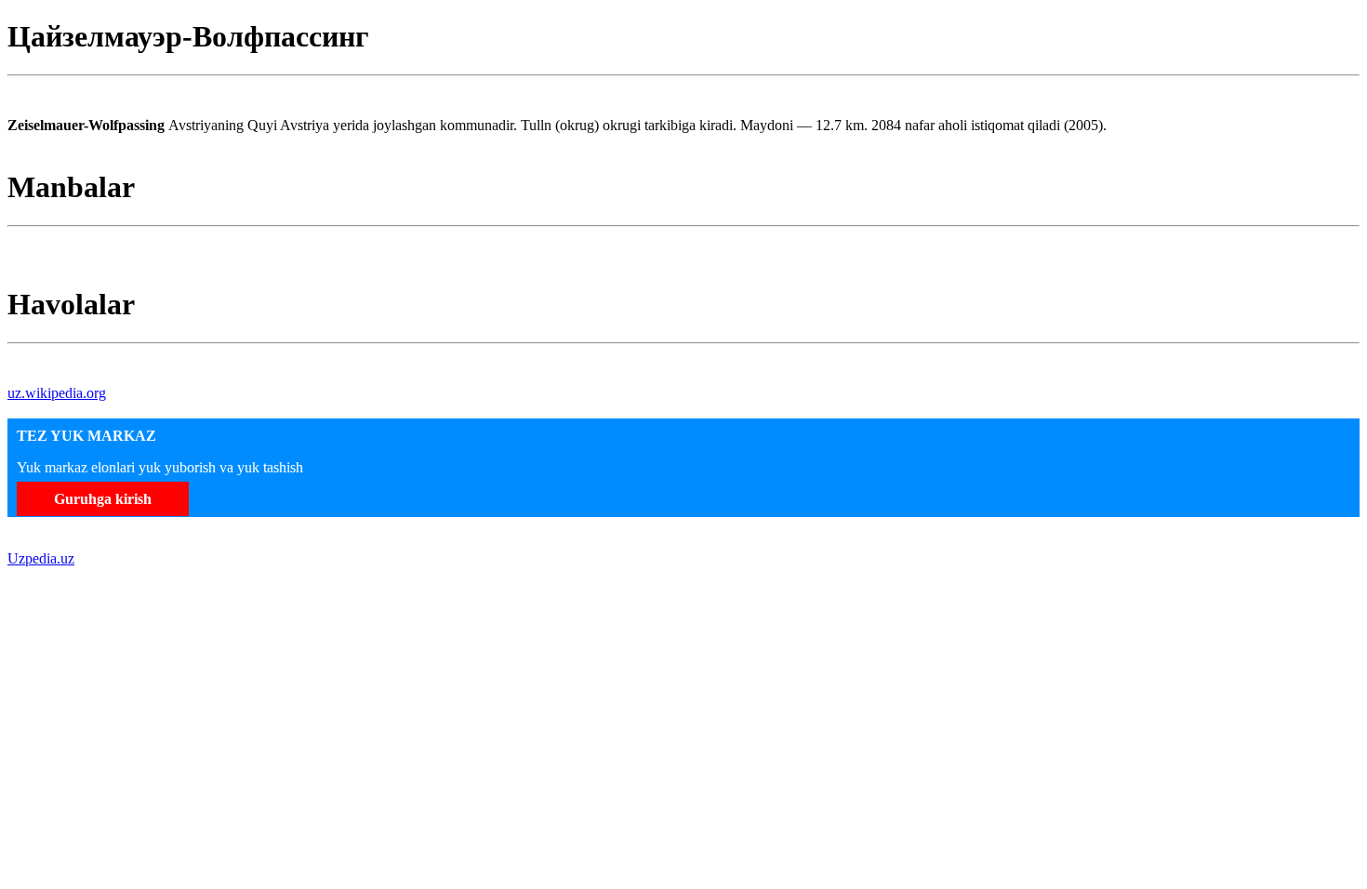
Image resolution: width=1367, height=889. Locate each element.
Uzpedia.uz (40, 558)
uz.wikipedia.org (56, 393)
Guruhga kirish (103, 499)
